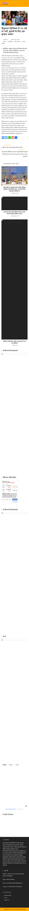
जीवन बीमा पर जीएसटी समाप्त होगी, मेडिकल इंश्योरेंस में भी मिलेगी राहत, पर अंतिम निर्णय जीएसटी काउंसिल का (14, 189)
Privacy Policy (7, 895)
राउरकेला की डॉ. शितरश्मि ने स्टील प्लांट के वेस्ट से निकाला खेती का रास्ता (14, 213)
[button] (26, 3)
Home (5, 898)
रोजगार (4, 42)
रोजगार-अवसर (17, 42)
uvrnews (5, 40)
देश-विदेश (10, 42)
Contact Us (6, 900)
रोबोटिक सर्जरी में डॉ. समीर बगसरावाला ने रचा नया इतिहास (14, 342)
